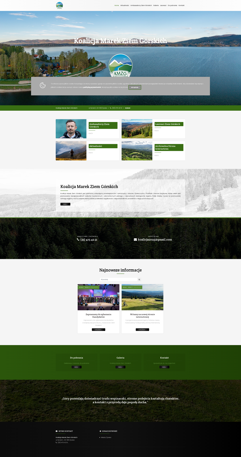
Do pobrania (172, 5)
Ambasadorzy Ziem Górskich (141, 5)
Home (116, 5)
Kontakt (182, 5)
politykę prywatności (92, 87)
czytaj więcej (98, 329)
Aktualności (124, 5)
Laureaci (163, 5)
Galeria (156, 5)
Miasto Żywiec (106, 437)
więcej (65, 204)
